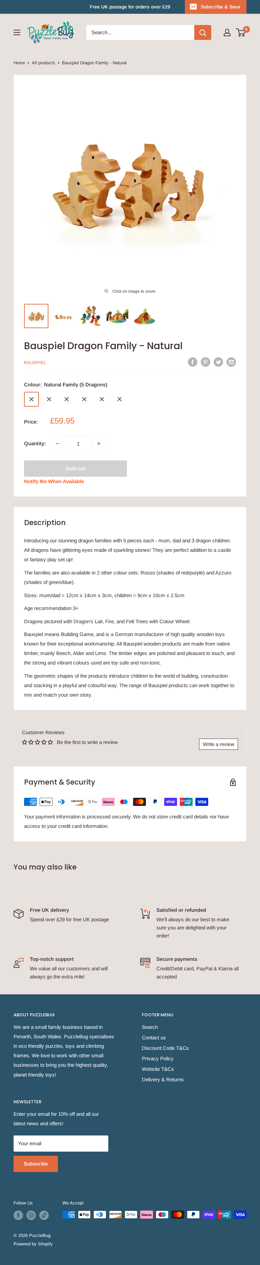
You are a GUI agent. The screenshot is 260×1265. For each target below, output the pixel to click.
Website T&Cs (158, 1069)
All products (43, 62)
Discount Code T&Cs (165, 1048)
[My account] (227, 32)
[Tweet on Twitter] (218, 362)
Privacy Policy (158, 1058)
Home (19, 62)
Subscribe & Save (220, 6)
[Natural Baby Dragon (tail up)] (84, 399)
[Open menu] (17, 32)
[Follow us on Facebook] (18, 1215)
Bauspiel (35, 362)
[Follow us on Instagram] (31, 1215)
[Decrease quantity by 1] (57, 443)
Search (150, 1027)
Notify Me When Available (54, 481)
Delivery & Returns (163, 1079)
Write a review (218, 744)
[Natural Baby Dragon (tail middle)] (102, 399)
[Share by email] (231, 362)
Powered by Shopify (33, 1243)
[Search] (202, 32)
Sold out (76, 468)
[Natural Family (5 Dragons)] (31, 399)
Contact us (154, 1037)
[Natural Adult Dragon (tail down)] (67, 399)
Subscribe (36, 1164)
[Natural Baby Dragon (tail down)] (119, 399)
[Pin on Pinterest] (205, 362)
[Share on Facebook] (192, 362)
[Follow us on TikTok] (44, 1215)
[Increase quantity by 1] (99, 443)
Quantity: (35, 443)
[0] (241, 32)
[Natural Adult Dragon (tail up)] (49, 399)
